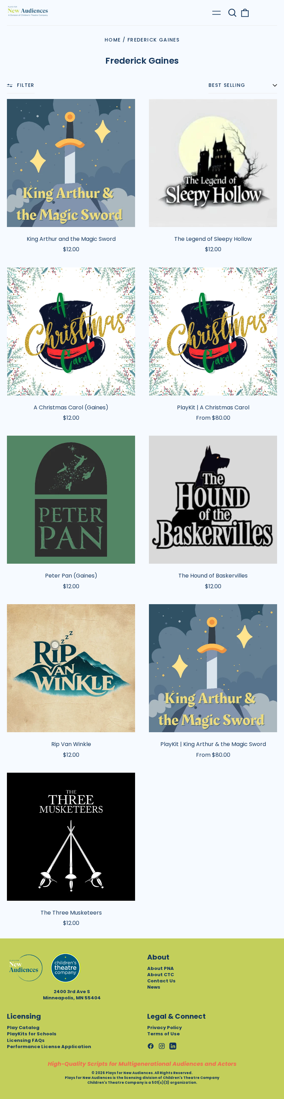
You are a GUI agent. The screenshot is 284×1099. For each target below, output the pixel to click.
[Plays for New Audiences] (27, 11)
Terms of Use (163, 1033)
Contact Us (161, 981)
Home (113, 39)
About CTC (160, 974)
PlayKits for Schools (31, 1033)
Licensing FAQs (26, 1040)
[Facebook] (150, 1046)
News (153, 987)
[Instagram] (161, 1046)
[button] (232, 13)
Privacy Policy (164, 1027)
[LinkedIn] (172, 1046)
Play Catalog (23, 1027)
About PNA (160, 968)
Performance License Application (49, 1046)
